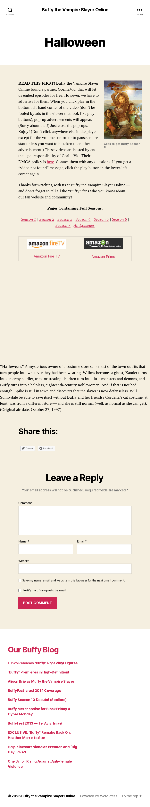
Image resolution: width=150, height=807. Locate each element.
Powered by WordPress (98, 796)
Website (23, 561)
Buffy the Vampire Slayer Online (75, 9)
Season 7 (63, 225)
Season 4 (83, 219)
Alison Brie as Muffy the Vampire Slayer (41, 681)
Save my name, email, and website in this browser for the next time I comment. (73, 580)
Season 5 (101, 219)
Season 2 (46, 219)
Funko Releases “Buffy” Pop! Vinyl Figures (43, 663)
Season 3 (64, 219)
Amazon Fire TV (47, 256)
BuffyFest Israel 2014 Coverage (34, 690)
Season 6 (119, 219)
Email (82, 541)
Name (23, 541)
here (50, 162)
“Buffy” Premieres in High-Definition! (38, 672)
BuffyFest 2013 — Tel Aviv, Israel (35, 723)
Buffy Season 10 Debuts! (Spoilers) (37, 700)
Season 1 (28, 219)
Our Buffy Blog (33, 649)
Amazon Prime (103, 257)
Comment (25, 503)
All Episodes (84, 225)
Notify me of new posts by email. (44, 590)
